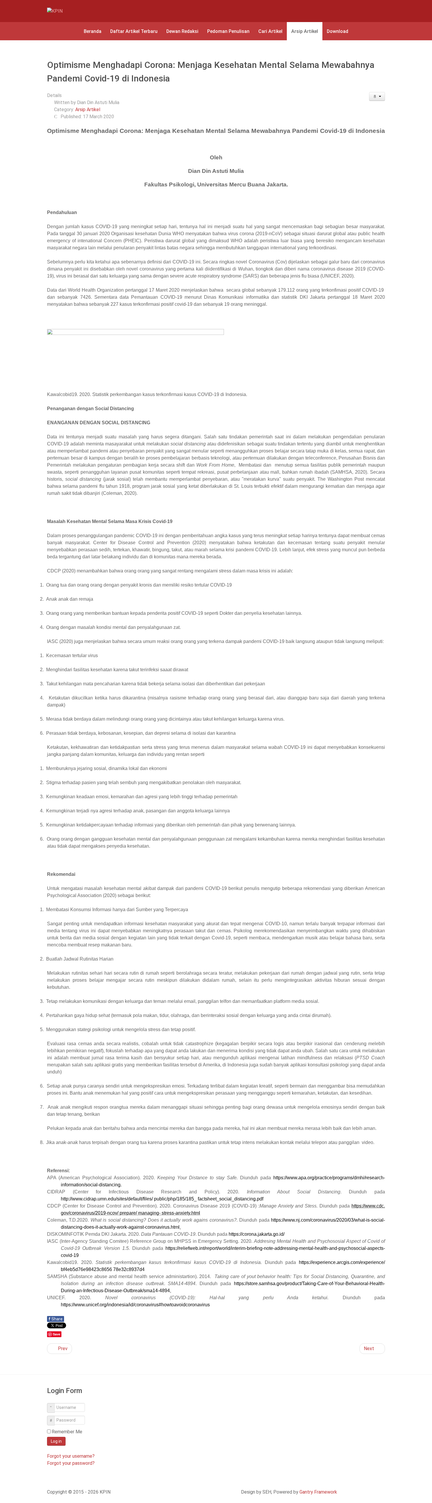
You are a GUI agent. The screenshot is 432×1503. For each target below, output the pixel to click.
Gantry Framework (318, 1492)
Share (55, 1319)
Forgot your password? (71, 1463)
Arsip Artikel (87, 109)
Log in (56, 1441)
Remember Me (67, 1431)
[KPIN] (69, 11)
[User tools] (377, 96)
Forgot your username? (71, 1456)
